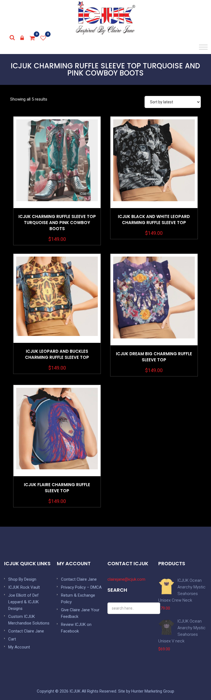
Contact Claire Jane (26, 631)
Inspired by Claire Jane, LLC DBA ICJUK (105, 17)
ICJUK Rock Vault (24, 587)
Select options (57, 176)
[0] (32, 38)
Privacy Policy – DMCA (81, 587)
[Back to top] (194, 683)
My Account (19, 647)
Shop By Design (22, 579)
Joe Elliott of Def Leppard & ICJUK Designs (23, 602)
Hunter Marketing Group (152, 691)
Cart (12, 639)
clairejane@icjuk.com (126, 579)
